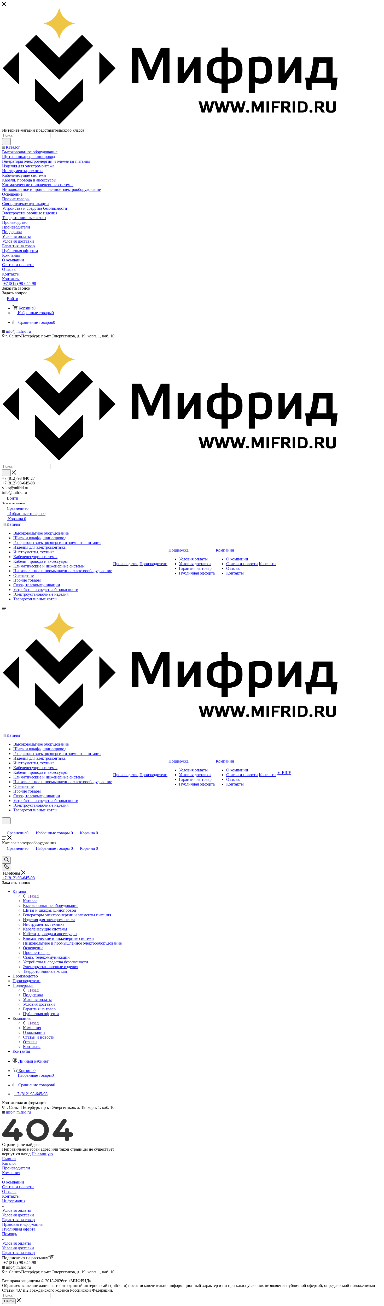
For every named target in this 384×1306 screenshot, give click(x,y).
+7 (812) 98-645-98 (19, 283)
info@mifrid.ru (18, 331)
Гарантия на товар (18, 1219)
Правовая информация (22, 1224)
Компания (32, 1028)
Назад (33, 896)
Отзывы (9, 1191)
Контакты (11, 1196)
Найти (9, 1301)
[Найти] (6, 141)
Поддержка (33, 995)
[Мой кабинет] (4, 827)
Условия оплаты (16, 1210)
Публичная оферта (18, 1229)
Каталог (30, 901)
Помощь (9, 1234)
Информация (13, 1201)
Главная (9, 1158)
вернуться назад (16, 1154)
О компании (13, 1182)
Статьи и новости (18, 1187)
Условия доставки (18, 1215)
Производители (16, 1168)
